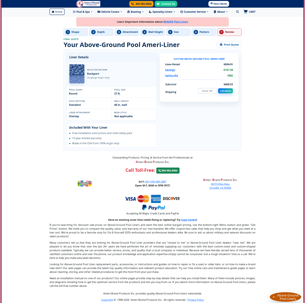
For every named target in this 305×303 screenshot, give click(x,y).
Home (58, 11)
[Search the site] (237, 11)
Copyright (107, 300)
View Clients (220, 3)
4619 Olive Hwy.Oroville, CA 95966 (220, 186)
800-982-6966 (143, 4)
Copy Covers (188, 220)
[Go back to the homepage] (88, 4)
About (221, 11)
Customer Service (194, 11)
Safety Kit (171, 75)
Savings (170, 70)
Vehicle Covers (110, 11)
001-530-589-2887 (155, 181)
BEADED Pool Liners (175, 22)
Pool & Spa (83, 11)
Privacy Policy (196, 300)
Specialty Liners (162, 11)
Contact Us (168, 4)
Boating (136, 11)
